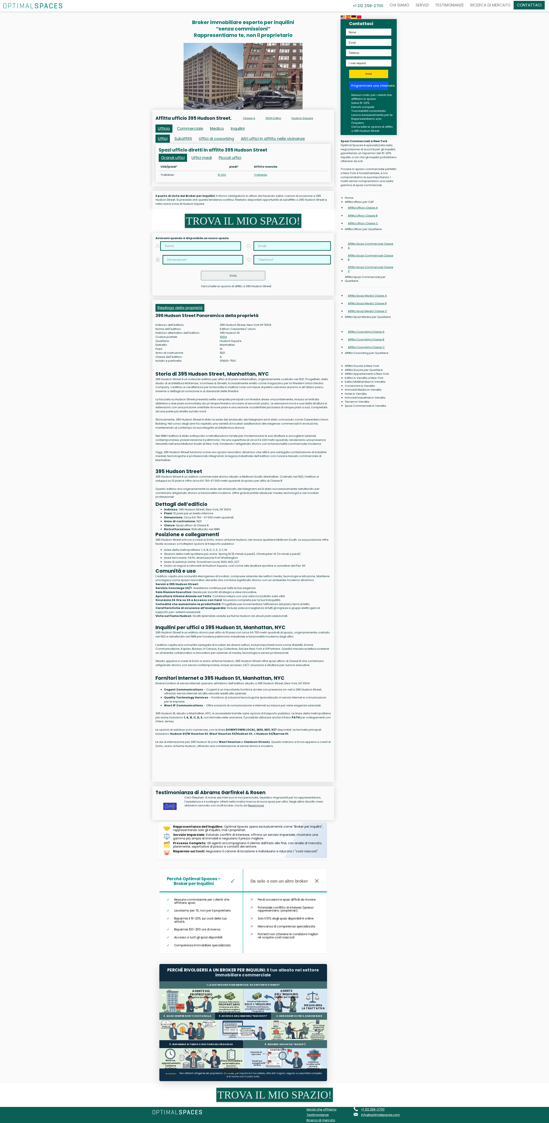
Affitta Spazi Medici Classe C (367, 311)
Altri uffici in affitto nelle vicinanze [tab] (273, 138)
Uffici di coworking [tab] (216, 138)
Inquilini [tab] (238, 128)
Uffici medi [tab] (202, 157)
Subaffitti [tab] (183, 138)
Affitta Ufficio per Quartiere (363, 229)
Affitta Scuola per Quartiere (364, 370)
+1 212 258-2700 (373, 1109)
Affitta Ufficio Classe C (363, 223)
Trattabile (260, 175)
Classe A (249, 118)
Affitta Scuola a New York (362, 366)
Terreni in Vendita (357, 402)
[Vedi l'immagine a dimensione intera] (243, 76)
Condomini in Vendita (360, 386)
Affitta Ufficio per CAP (359, 202)
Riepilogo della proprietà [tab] (179, 307)
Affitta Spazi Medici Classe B (367, 303)
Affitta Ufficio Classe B (363, 216)
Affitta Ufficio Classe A (363, 208)
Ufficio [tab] (164, 128)
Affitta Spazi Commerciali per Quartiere (365, 279)
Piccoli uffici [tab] (230, 157)
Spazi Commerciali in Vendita (365, 406)
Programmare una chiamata (369, 85)
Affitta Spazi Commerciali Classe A (370, 246)
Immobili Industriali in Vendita (365, 398)
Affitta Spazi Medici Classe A (367, 296)
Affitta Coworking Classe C (366, 347)
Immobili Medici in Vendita (363, 390)
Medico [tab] (217, 128)
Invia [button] (233, 275)
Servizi (422, 5)
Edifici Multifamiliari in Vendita (365, 382)
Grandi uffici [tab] (173, 157)
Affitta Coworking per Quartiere (366, 353)
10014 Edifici (273, 118)
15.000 (222, 175)
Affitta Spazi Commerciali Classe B (370, 257)
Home (349, 198)
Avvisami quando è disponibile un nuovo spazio (192, 238)
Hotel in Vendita (356, 394)
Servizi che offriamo (321, 1109)
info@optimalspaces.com (380, 1115)
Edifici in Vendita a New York (364, 378)
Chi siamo (399, 5)
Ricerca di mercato (490, 5)
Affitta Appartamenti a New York (367, 374)
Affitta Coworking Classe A (366, 332)
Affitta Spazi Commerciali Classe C (370, 269)
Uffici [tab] (162, 138)
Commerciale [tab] (190, 128)
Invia (368, 74)
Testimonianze (449, 5)
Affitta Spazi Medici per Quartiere (368, 317)
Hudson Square (302, 118)
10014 (223, 337)
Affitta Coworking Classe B (366, 339)
